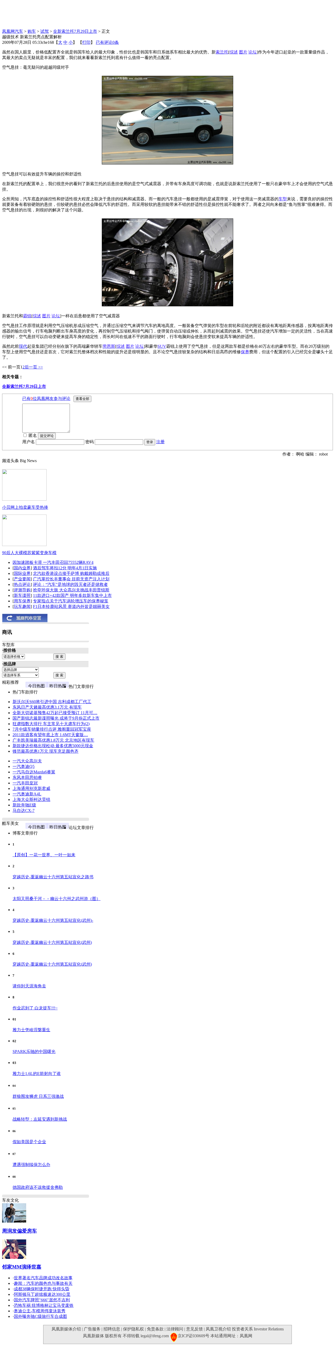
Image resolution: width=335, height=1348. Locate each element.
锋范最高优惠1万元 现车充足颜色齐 (46, 751)
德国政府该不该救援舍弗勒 (38, 1187)
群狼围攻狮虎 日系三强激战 (38, 1096)
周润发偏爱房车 (19, 1231)
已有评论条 (107, 42)
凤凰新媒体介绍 (66, 1329)
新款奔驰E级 (24, 805)
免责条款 (155, 1329)
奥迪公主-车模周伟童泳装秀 (39, 1311)
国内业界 (22, 568)
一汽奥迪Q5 (24, 766)
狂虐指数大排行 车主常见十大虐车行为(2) (51, 723)
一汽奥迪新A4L (27, 794)
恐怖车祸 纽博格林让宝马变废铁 (44, 1305)
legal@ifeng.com (155, 1336)
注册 (160, 442)
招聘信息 (111, 1329)
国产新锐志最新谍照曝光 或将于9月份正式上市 (56, 718)
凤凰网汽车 (12, 31)
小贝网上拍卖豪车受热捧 (25, 507)
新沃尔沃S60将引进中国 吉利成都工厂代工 (52, 701)
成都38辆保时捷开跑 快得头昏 (41, 1289)
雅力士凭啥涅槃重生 (31, 1030)
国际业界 (22, 573)
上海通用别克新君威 (31, 788)
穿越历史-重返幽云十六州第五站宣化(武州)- (53, 920)
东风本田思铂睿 (27, 777)
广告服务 (92, 1329)
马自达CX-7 (24, 810)
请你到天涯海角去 (29, 986)
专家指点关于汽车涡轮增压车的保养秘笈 (70, 601)
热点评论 (22, 584)
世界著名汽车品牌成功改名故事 (43, 1278)
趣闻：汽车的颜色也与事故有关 (43, 1283)
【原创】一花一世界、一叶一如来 (44, 855)
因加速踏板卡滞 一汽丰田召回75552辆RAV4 (53, 562)
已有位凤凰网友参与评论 (46, 398)
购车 (31, 31)
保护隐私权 (133, 1329)
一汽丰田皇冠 (25, 783)
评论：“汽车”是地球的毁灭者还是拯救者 (70, 584)
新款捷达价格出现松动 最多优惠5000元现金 (53, 745)
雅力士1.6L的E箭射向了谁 (37, 1073)
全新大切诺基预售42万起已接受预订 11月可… (55, 712)
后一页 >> (34, 367)
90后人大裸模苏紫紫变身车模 (29, 552)
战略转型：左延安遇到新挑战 (40, 1119)
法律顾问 (174, 1329)
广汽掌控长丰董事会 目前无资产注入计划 (71, 579)
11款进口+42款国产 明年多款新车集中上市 (72, 595)
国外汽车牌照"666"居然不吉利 (42, 1300)
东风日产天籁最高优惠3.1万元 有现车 (47, 707)
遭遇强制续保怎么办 (31, 1164)
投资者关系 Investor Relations (258, 1329)
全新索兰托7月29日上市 (75, 31)
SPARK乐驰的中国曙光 (34, 1051)
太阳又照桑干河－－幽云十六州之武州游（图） (56, 898)
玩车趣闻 (22, 606)
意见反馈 (194, 1329)
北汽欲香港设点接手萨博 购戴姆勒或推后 (71, 573)
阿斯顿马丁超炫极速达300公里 (42, 1294)
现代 (23, 346)
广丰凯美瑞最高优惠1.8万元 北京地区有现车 (53, 740)
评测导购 (22, 590)
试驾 (44, 31)
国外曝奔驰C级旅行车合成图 (40, 1316)
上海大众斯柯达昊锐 (31, 799)
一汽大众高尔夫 (27, 761)
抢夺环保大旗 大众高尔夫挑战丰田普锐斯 (71, 590)
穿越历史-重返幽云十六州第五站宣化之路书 (53, 877)
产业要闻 (22, 579)
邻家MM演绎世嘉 (21, 1267)
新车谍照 (22, 595)
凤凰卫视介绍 (218, 1329)
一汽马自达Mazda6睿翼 (34, 772)
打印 (86, 42)
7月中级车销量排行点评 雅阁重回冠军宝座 (52, 729)
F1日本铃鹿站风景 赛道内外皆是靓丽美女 (71, 606)
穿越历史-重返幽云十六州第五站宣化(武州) (52, 942)
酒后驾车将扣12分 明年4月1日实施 (65, 568)
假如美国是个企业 (29, 1142)
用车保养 (22, 601)
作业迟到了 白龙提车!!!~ (35, 1008)
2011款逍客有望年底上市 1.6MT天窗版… (50, 734)
